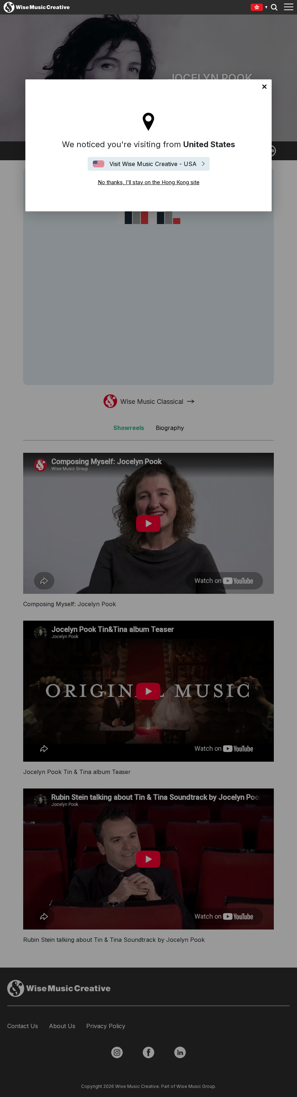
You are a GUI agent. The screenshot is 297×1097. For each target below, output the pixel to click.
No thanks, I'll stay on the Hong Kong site (264, 87)
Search (274, 7)
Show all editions (259, 8)
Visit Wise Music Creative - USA (153, 163)
